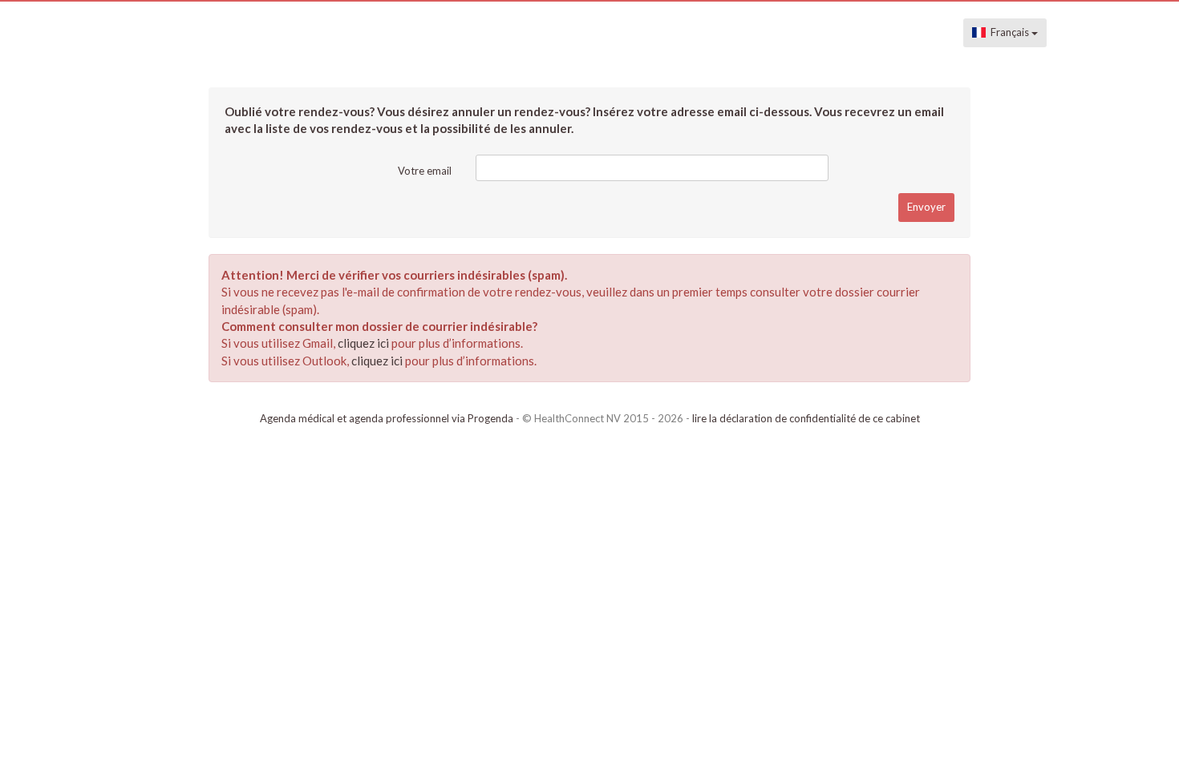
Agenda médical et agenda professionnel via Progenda (386, 418)
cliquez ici (363, 343)
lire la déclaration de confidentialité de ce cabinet (806, 418)
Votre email (425, 170)
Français (1008, 32)
